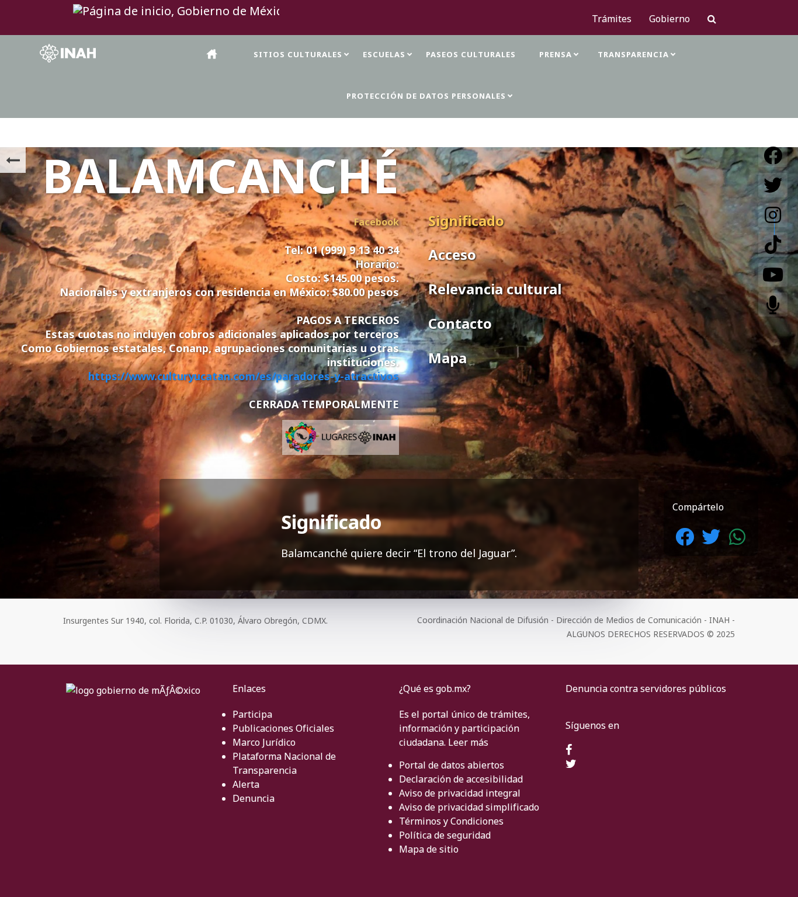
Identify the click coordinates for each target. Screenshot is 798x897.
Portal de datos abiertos (451, 765)
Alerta (246, 784)
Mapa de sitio (429, 849)
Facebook (376, 221)
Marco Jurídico (264, 742)
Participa (252, 714)
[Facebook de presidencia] (568, 750)
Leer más (468, 742)
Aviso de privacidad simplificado (469, 807)
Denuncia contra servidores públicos (645, 688)
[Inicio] (212, 54)
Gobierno (669, 18)
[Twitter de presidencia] (571, 764)
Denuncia (254, 798)
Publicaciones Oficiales (283, 728)
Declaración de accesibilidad (461, 779)
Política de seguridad (445, 835)
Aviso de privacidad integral (460, 793)
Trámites (612, 18)
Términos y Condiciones (451, 821)
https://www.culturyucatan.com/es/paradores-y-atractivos (243, 376)
